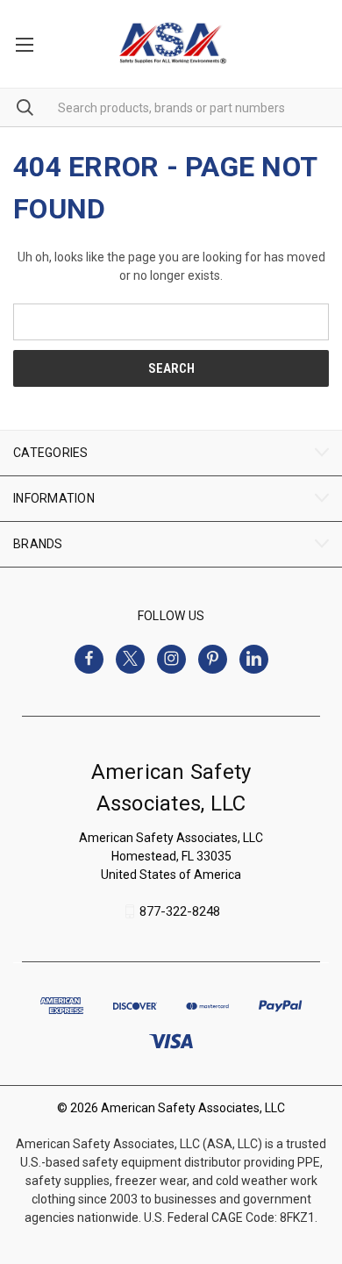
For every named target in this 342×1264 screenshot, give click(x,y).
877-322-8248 (179, 911)
